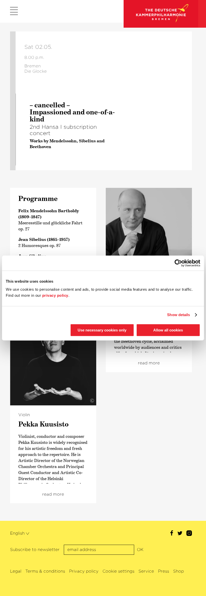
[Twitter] (179, 533)
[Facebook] (171, 533)
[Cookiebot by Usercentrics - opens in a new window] (178, 263)
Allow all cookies (168, 330)
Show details (178, 315)
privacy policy (55, 295)
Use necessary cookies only (102, 330)
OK (140, 549)
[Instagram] (189, 533)
